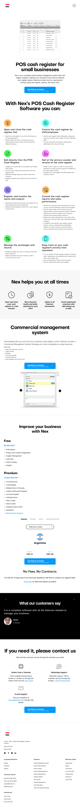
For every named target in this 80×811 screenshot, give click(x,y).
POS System (37, 779)
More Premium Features (14, 513)
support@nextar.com (9, 784)
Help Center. (29, 681)
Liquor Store (68, 779)
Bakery (67, 766)
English (6, 763)
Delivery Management (39, 774)
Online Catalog (38, 768)
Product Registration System (41, 763)
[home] (7, 5)
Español (6, 768)
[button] (74, 5)
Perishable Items (38, 785)
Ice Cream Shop (69, 771)
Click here (28, 582)
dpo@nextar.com (8, 786)
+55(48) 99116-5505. (62, 681)
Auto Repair (68, 768)
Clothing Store (69, 774)
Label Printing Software (40, 766)
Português (6, 766)
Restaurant (68, 777)
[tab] (24, 519)
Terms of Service (8, 746)
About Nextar (7, 799)
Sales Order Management (40, 771)
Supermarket (68, 763)
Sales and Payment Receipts (41, 788)
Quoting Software (38, 777)
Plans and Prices (8, 801)
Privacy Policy (7, 749)
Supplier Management (40, 782)
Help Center (7, 796)
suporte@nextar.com (16, 700)
